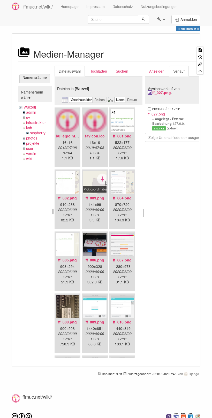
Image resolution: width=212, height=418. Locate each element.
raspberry (38, 132)
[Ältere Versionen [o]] (200, 56)
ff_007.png (122, 259)
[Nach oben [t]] (200, 71)
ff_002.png (67, 197)
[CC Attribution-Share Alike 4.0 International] (22, 416)
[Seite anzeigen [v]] (200, 50)
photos (31, 138)
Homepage (69, 6)
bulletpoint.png (69, 135)
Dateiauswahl (70, 71)
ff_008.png (67, 321)
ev (28, 117)
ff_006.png (95, 259)
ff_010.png (122, 321)
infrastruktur (36, 122)
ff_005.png (67, 259)
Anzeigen (156, 71)
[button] (161, 19)
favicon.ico (95, 135)
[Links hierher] (200, 64)
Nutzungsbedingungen (159, 6)
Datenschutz (122, 6)
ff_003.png (95, 197)
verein (31, 153)
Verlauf (179, 71)
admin (31, 112)
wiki (29, 158)
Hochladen (98, 71)
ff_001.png (122, 135)
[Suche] (143, 19)
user (29, 148)
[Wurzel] (29, 107)
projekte (32, 143)
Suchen (122, 71)
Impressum (95, 6)
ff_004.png (122, 197)
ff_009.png (95, 321)
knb (29, 127)
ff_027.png (161, 92)
